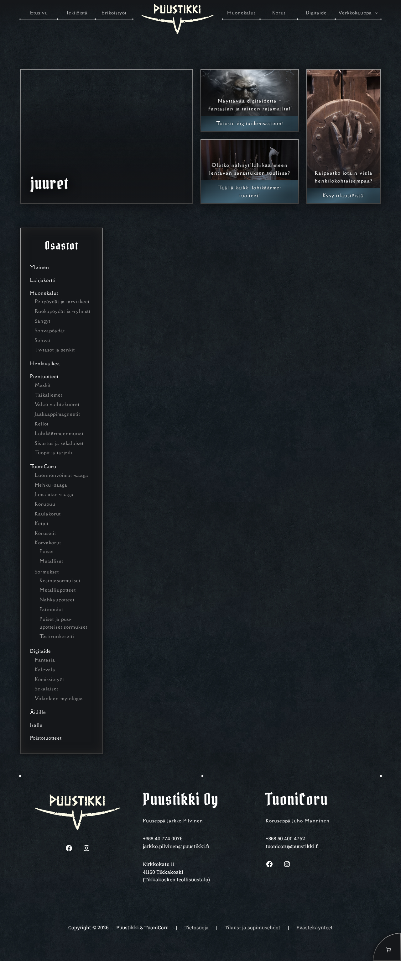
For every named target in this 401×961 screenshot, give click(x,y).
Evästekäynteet (314, 927)
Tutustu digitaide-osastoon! (249, 123)
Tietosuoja (197, 927)
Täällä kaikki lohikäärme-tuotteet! (250, 191)
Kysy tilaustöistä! (344, 195)
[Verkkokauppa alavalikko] (376, 12)
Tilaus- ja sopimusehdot (252, 927)
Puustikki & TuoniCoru (142, 927)
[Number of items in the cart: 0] (387, 947)
